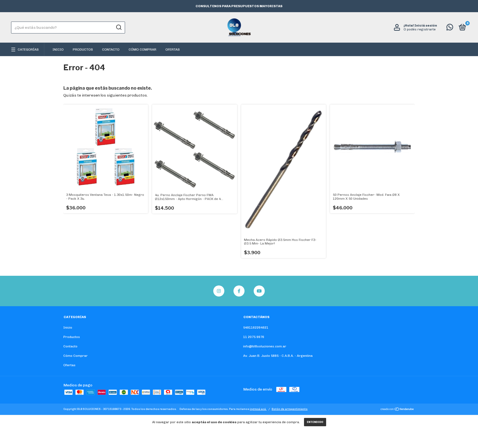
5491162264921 (255, 327)
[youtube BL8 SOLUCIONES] (259, 291)
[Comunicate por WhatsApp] (450, 28)
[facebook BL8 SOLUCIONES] (239, 291)
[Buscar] (118, 27)
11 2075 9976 (253, 337)
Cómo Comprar (142, 49)
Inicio (58, 49)
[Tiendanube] (397, 409)
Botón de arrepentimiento (290, 409)
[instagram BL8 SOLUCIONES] (218, 291)
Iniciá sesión (425, 25)
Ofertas (172, 49)
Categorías (28, 49)
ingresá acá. (258, 409)
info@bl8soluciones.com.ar (264, 346)
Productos (83, 49)
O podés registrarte (420, 29)
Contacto (110, 49)
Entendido (315, 422)
